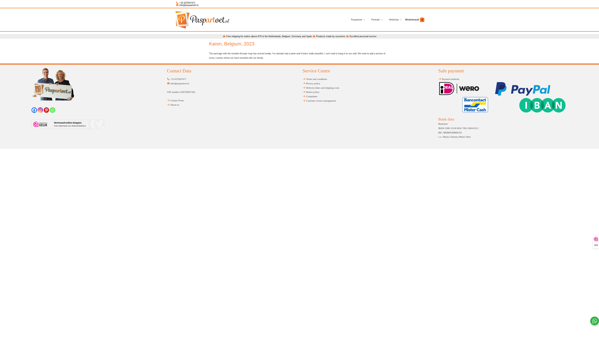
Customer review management (321, 101)
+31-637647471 (187, 2)
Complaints (311, 96)
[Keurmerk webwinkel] (67, 124)
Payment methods (450, 79)
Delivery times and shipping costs (322, 88)
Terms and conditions (316, 79)
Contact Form (177, 100)
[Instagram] (40, 110)
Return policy (312, 92)
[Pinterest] (46, 110)
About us (174, 105)
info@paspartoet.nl (188, 5)
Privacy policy (313, 83)
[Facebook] (34, 110)
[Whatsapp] (52, 110)
